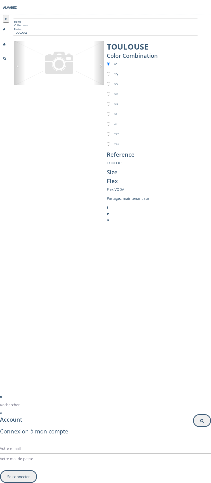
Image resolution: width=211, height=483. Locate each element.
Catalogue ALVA (36, 302)
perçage (31, 321)
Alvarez (10, 7)
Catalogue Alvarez (38, 296)
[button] (55, 353)
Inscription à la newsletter (38, 363)
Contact (31, 308)
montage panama (37, 327)
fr (6, 19)
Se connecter (18, 476)
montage (32, 315)
